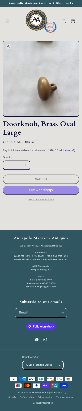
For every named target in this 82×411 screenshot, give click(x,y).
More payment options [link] (41, 199)
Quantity (8, 157)
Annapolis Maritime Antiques (39, 392)
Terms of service (65, 397)
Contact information (43, 403)
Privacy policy (45, 397)
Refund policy (27, 397)
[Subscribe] (63, 312)
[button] (7, 21)
